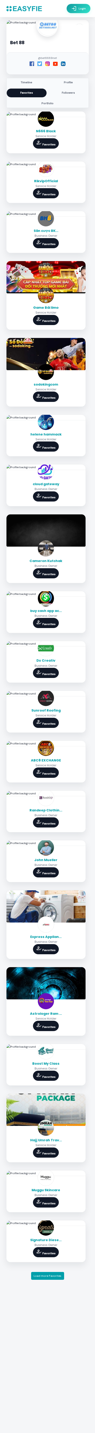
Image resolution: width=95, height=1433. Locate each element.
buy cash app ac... (46, 610)
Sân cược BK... (46, 230)
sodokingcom (46, 384)
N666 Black (46, 131)
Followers (68, 93)
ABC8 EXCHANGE (46, 760)
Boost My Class (45, 1063)
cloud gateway (46, 484)
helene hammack (46, 434)
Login (78, 8)
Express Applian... (46, 936)
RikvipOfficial (46, 181)
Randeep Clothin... (46, 810)
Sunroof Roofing (46, 710)
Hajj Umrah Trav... (46, 1140)
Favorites (26, 93)
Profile (68, 82)
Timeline (26, 82)
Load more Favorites (47, 1276)
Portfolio (47, 103)
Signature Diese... (46, 1240)
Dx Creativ (45, 660)
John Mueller (45, 860)
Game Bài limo (46, 307)
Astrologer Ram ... (46, 1013)
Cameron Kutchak (46, 561)
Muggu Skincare (46, 1190)
